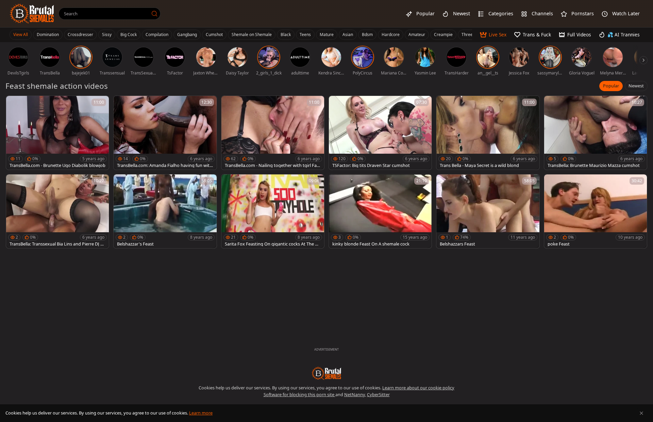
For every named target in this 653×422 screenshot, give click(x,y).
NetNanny (354, 394)
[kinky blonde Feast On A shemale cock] (380, 211)
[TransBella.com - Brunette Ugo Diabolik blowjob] (57, 133)
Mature (327, 34)
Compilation (157, 34)
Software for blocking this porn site (299, 394)
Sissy (107, 34)
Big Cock (128, 34)
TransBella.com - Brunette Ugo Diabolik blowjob (57, 165)
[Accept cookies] (641, 413)
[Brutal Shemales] (32, 13)
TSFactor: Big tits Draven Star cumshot (371, 165)
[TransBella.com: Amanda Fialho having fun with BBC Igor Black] (165, 133)
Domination (48, 34)
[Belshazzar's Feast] (165, 211)
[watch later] (14, 104)
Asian (347, 34)
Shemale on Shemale (252, 34)
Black (286, 34)
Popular (611, 86)
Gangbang (187, 34)
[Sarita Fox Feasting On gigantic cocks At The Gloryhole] (272, 211)
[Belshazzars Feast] (487, 211)
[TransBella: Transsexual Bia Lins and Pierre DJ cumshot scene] (57, 211)
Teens (305, 34)
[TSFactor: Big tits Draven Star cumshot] (380, 133)
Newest (636, 86)
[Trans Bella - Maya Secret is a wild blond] (487, 133)
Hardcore (391, 34)
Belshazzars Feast (457, 244)
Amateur (416, 34)
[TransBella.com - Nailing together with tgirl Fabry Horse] (272, 133)
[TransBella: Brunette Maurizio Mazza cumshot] (595, 133)
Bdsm (367, 34)
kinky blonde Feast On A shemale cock (370, 244)
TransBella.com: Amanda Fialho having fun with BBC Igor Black (164, 165)
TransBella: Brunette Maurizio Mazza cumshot (594, 165)
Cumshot (214, 34)
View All (20, 34)
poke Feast (559, 244)
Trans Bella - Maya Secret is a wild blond (479, 165)
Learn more (201, 413)
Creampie (443, 34)
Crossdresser (80, 34)
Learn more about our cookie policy (418, 388)
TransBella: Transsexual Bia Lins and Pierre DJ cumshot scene (57, 244)
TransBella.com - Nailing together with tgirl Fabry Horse (272, 165)
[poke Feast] (595, 211)
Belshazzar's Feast (135, 244)
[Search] (154, 13)
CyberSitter (378, 394)
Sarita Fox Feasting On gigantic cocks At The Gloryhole (272, 244)
